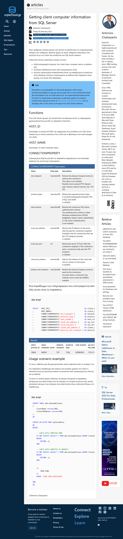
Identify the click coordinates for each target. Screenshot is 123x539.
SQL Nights (8, 40)
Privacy (56, 522)
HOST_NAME (46, 38)
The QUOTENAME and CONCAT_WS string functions (110, 317)
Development (38, 35)
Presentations (9, 45)
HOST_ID (37, 38)
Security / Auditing (59, 35)
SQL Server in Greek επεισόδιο (70, 100)
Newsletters (58, 518)
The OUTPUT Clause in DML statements (108, 308)
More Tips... (106, 412)
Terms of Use (58, 527)
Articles (7, 31)
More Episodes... (108, 376)
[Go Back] (29, 4)
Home (6, 26)
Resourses (8, 54)
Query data (48, 35)
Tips (5, 49)
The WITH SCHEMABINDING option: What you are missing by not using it (110, 246)
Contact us (57, 513)
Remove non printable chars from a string (109, 298)
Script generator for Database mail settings (110, 289)
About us (56, 508)
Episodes (7, 35)
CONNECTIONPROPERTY (60, 38)
